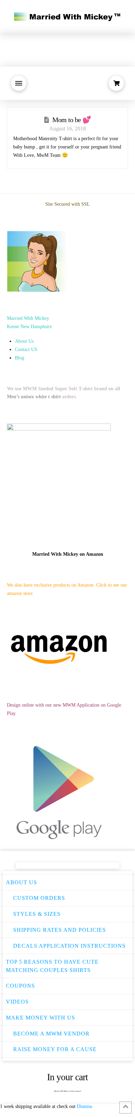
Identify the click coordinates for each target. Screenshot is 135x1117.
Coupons (20, 986)
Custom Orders (39, 898)
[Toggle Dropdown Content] (18, 83)
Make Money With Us (40, 1018)
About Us (24, 341)
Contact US (26, 349)
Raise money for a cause (55, 1049)
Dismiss (84, 1106)
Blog (19, 357)
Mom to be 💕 (71, 119)
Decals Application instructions (69, 946)
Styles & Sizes (37, 914)
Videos (17, 1002)
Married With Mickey (28, 318)
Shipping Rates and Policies (59, 930)
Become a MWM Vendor (51, 1034)
